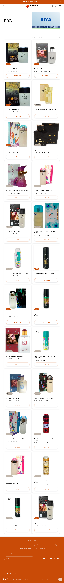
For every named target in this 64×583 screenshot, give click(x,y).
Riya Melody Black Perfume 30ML (43, 398)
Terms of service (44, 579)
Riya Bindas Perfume (40, 68)
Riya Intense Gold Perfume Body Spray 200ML (45, 481)
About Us (8, 545)
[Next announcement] (61, 2)
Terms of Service (42, 545)
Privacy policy (35, 579)
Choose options (46, 75)
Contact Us (42, 548)
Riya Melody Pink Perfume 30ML (43, 190)
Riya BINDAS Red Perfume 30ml (15, 356)
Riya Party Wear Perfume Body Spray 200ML (44, 439)
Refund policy (27, 579)
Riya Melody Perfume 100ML (14, 150)
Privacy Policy (53, 545)
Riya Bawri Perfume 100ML (41, 523)
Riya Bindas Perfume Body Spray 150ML (45, 273)
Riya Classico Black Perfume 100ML (44, 150)
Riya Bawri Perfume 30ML (13, 231)
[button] (3, 6)
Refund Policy (23, 548)
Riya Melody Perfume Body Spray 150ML (17, 273)
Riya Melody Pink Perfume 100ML (15, 481)
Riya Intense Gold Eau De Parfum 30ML (45, 109)
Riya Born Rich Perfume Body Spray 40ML (18, 523)
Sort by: (34, 37)
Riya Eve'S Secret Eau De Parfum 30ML (17, 190)
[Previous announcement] (3, 2)
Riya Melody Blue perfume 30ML (15, 438)
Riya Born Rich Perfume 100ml (14, 109)
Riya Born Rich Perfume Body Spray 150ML (44, 315)
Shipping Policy (32, 548)
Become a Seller (17, 545)
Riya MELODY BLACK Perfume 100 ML (16, 314)
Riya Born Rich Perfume (12, 68)
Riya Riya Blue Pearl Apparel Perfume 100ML (45, 232)
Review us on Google (30, 545)
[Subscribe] (32, 558)
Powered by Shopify (17, 579)
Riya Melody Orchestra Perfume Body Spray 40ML (45, 357)
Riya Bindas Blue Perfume (13, 398)
